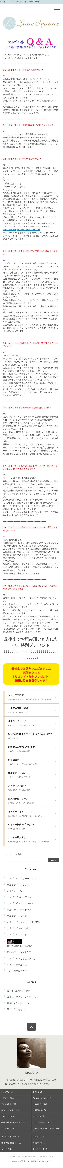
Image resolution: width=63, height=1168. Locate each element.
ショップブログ (29, 697)
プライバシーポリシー (41, 1149)
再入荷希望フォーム (21, 800)
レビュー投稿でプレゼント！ (43, 1122)
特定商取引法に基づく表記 (11, 1143)
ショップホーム (7, 1092)
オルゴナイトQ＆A (8, 1116)
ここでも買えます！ (28, 839)
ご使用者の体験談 (39, 1110)
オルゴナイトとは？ (40, 1104)
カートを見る (6, 1149)
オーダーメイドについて (25, 813)
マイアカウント (38, 1143)
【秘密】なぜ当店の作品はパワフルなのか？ (46, 1129)
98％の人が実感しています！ (22, 749)
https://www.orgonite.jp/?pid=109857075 (21, 229)
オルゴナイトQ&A (20, 775)
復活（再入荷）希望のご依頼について (15, 1122)
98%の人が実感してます (10, 1110)
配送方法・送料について (42, 1098)
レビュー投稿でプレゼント (21, 826)
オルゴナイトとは (21, 723)
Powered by (16, 1161)
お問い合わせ (38, 1092)
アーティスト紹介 (19, 787)
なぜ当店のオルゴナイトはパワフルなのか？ (30, 736)
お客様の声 (23, 761)
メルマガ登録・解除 (18, 710)
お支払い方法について (9, 1098)
